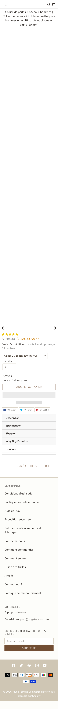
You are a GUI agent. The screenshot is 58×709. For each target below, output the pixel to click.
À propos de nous (15, 612)
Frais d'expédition (13, 344)
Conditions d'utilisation (19, 493)
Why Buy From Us (17, 441)
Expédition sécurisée (17, 519)
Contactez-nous (14, 541)
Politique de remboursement (22, 593)
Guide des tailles (15, 567)
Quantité (8, 360)
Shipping (11, 433)
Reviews (11, 448)
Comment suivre (15, 558)
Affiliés (8, 575)
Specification (13, 425)
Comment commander (18, 549)
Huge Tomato (20, 691)
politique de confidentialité (21, 502)
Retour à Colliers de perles (31, 466)
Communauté (13, 584)
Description (12, 417)
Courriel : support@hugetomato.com (26, 619)
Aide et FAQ (12, 511)
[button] (10, 334)
